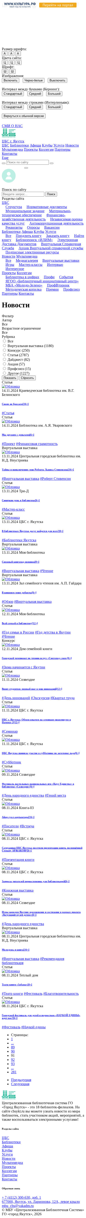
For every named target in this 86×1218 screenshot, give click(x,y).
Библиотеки (19, 145)
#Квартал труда (62, 698)
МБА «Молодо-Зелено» (24, 285)
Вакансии (52, 227)
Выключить (57, 80)
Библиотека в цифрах (22, 277)
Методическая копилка (24, 289)
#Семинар (10, 731)
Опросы (33, 227)
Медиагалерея (27, 260)
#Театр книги (12, 994)
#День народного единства (23, 795)
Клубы (47, 145)
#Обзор (7, 601)
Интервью (55, 265)
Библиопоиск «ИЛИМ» (34, 240)
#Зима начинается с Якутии (23, 667)
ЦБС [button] (5, 203)
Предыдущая (21, 1080)
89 (13, 1047)
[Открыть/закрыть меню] (26, 168)
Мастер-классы (30, 265)
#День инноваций (16, 698)
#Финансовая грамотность (37, 444)
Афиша (35, 145)
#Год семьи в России (18, 632)
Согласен (10, 44)
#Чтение (46, 571)
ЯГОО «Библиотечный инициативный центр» (42, 281)
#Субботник (11, 762)
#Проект (8, 444)
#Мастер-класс (13, 509)
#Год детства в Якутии (53, 632)
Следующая (20, 1084)
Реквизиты (14, 227)
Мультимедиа (12, 149)
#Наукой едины (33, 1027)
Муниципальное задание (25, 211)
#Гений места (55, 795)
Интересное (15, 269)
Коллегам (46, 149)
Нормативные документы (47, 207)
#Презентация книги (18, 860)
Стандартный (13, 93)
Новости (72, 145)
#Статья (8, 413)
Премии (52, 289)
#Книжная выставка (17, 890)
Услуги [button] (50, 232)
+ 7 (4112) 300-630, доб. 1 (21, 1197)
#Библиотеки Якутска (19, 540)
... (12, 1043)
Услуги (58, 145)
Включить (10, 80)
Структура (14, 207)
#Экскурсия (40, 698)
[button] (5, 158)
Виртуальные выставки (60, 260)
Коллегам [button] (24, 273)
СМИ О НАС (12, 126)
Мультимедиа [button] (26, 256)
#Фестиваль (33, 994)
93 (13, 1064)
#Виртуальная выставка (20, 479)
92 (13, 1060)
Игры (10, 265)
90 (13, 1051)
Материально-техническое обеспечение (36, 213)
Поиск (51, 194)
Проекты (31, 149)
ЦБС (5, 145)
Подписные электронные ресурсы (32, 252)
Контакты (9, 154)
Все (8, 236)
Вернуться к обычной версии (24, 116)
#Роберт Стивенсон (55, 479)
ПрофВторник (58, 285)
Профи (49, 277)
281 (14, 1072)
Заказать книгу (57, 236)
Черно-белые (34, 80)
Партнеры (62, 149)
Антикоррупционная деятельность (56, 223)
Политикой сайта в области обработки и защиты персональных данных (37, 23)
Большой (54, 93)
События (66, 277)
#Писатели (10, 826)
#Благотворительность (61, 994)
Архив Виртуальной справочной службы (51, 248)
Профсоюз (71, 289)
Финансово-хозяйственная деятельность (33, 217)
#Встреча (27, 826)
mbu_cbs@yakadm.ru (18, 1206)
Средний (35, 93)
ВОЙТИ (13, 167)
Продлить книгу (29, 236)
